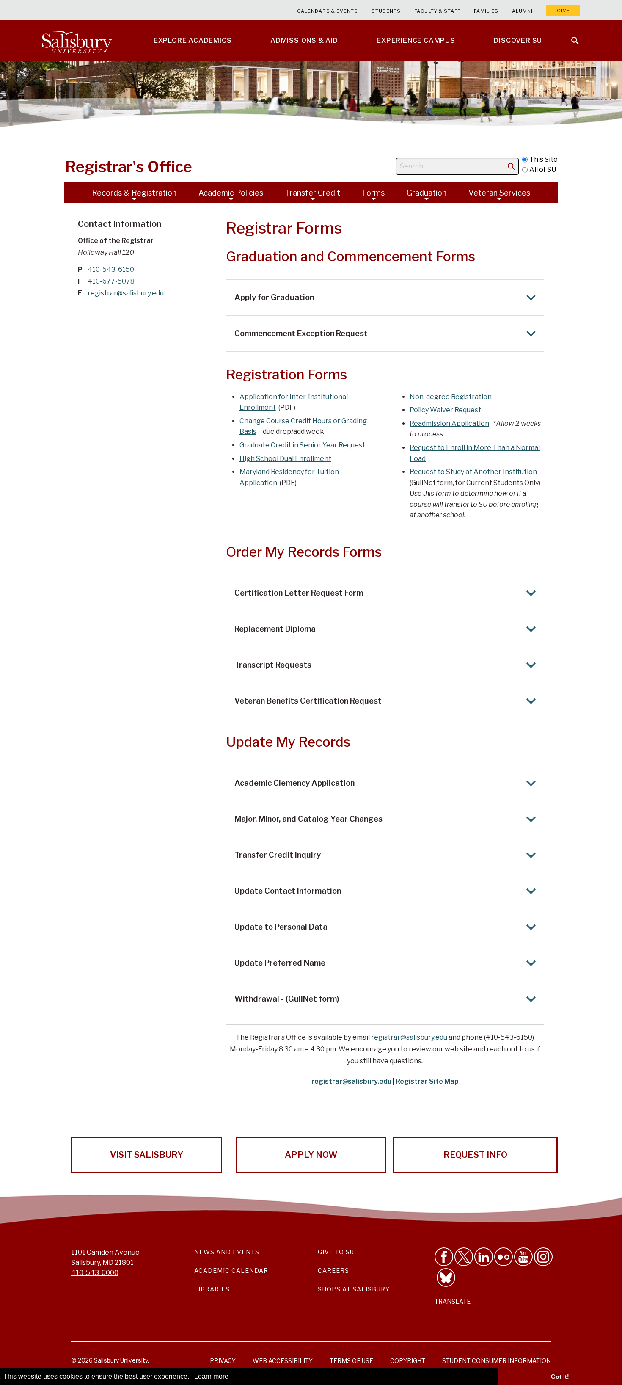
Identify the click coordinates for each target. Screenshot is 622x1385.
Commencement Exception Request (301, 333)
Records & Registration (134, 192)
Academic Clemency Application (294, 783)
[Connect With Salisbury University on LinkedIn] (483, 1256)
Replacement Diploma (275, 629)
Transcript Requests (272, 665)
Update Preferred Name (279, 963)
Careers (333, 1270)
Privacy (223, 1360)
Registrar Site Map (427, 1081)
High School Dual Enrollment (285, 459)
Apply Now (311, 1155)
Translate (453, 1301)
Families (486, 11)
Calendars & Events (327, 11)
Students (386, 11)
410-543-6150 (111, 269)
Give (563, 11)
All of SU (542, 170)
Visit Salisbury (146, 1155)
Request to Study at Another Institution (473, 472)
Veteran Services (499, 192)
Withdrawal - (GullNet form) (286, 999)
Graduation (426, 192)
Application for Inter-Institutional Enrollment (293, 402)
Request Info (475, 1155)
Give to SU (336, 1251)
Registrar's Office (128, 166)
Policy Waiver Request (445, 410)
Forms (373, 192)
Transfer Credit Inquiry (277, 855)
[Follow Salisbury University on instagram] (543, 1256)
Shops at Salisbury (354, 1289)
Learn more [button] (211, 1376)
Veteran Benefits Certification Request (308, 701)
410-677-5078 (111, 281)
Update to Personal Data (281, 927)
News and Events (226, 1251)
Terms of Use (351, 1360)
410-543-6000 (94, 1273)
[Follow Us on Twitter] (463, 1256)
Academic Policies (230, 192)
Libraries (212, 1289)
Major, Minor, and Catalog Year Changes (308, 819)
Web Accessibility (283, 1360)
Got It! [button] (560, 1376)
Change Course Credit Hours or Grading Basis (303, 426)
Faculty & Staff (437, 11)
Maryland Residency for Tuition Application (289, 477)
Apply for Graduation (274, 297)
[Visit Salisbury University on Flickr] (503, 1256)
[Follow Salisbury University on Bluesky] (446, 1277)
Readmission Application (449, 423)
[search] (511, 166)
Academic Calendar (231, 1270)
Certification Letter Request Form (298, 593)
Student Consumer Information (496, 1360)
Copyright (407, 1360)
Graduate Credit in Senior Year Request (302, 445)
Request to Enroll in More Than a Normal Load (475, 453)
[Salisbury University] (76, 40)
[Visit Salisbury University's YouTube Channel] (523, 1256)
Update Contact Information (287, 891)
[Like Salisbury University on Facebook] (444, 1256)
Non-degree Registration (451, 397)
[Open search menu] (570, 35)
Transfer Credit (312, 192)
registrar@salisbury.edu (409, 1037)
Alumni (522, 11)
